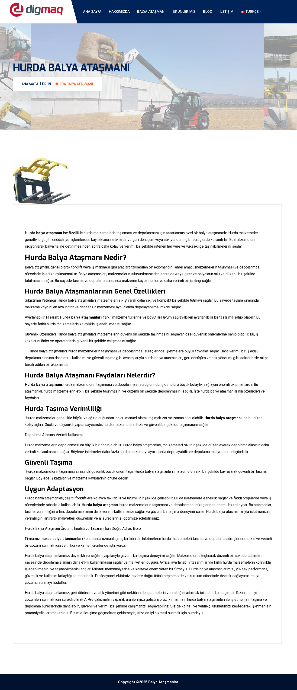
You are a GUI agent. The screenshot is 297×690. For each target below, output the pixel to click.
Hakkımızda (119, 12)
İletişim (226, 12)
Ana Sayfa (92, 12)
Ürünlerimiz (184, 12)
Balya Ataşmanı (151, 12)
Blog (207, 12)
